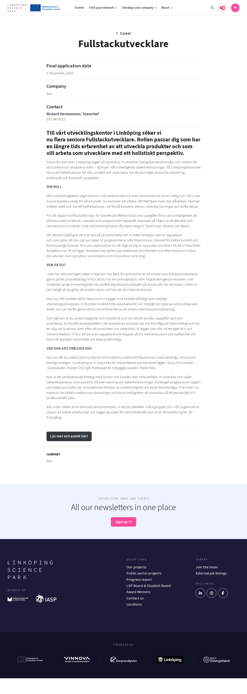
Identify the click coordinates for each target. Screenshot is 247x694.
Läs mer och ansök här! (69, 436)
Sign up (122, 522)
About (165, 7)
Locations (134, 604)
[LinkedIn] (200, 593)
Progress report (139, 579)
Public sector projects (143, 573)
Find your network (101, 7)
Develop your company (138, 7)
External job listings (211, 573)
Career (125, 33)
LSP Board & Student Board (148, 585)
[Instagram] (211, 593)
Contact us (135, 598)
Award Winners (138, 591)
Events (79, 7)
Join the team (207, 567)
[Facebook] (223, 593)
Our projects (136, 567)
